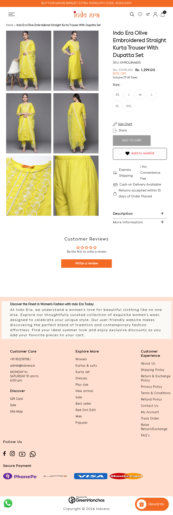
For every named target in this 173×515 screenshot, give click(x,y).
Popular (82, 422)
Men (79, 416)
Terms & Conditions (156, 393)
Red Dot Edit (86, 410)
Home (10, 25)
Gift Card (16, 399)
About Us (148, 363)
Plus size (82, 384)
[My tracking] (148, 14)
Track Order (150, 418)
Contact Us (149, 405)
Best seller (83, 403)
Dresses (81, 378)
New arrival (84, 391)
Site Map (16, 411)
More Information (128, 222)
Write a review (86, 263)
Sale (13, 405)
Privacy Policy (151, 386)
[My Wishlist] (140, 14)
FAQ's (145, 435)
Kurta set (83, 372)
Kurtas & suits (86, 365)
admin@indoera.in (22, 365)
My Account (150, 412)
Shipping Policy (153, 370)
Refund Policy (151, 399)
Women (81, 359)
